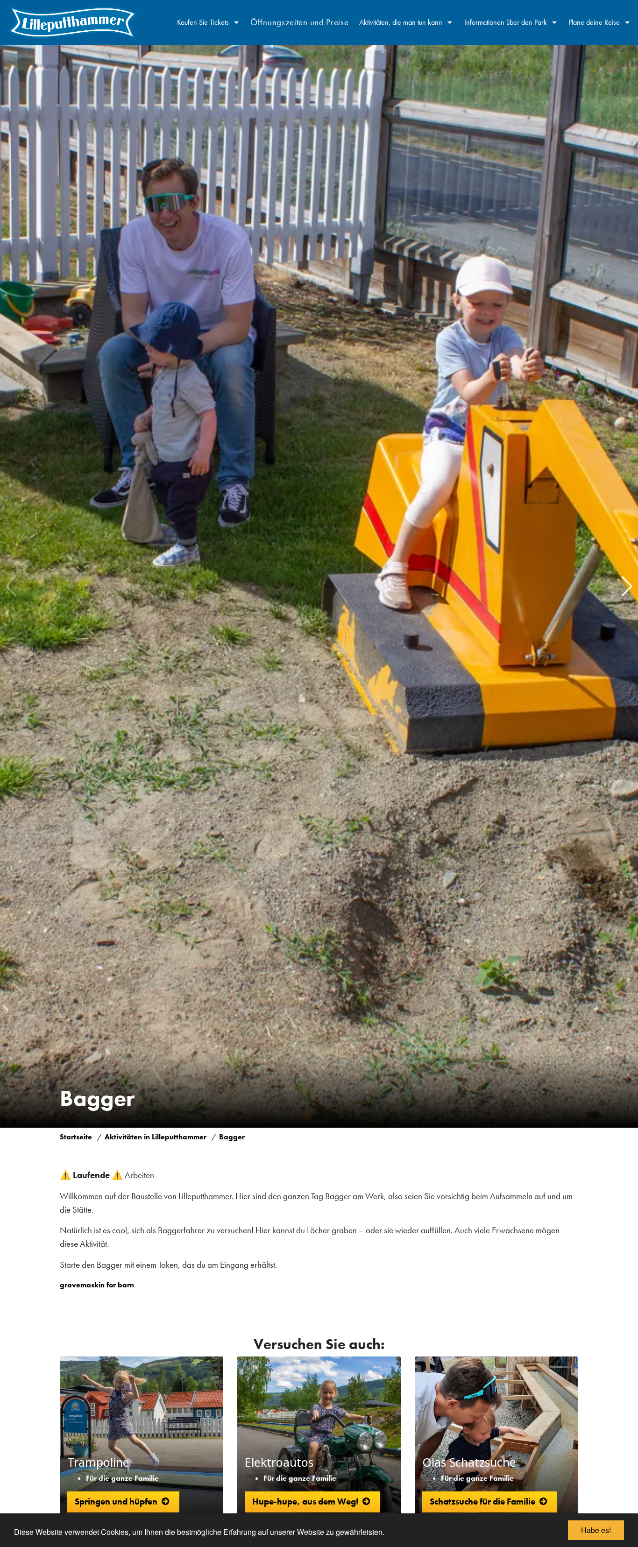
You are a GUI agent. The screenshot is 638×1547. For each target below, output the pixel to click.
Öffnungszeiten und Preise (299, 22)
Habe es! (596, 1530)
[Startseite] (72, 22)
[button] (627, 586)
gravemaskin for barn (97, 1285)
